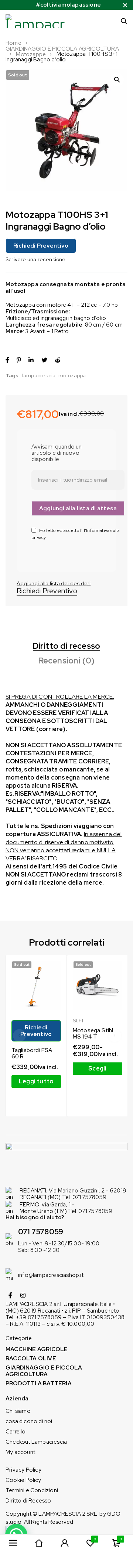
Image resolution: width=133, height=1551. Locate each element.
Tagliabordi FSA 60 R (31, 1053)
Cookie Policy (23, 1480)
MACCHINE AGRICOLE (37, 1349)
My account (20, 1452)
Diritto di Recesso (28, 1500)
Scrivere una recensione (36, 259)
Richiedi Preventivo (40, 245)
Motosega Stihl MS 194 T (93, 1033)
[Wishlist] (54, 583)
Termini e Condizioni (32, 1490)
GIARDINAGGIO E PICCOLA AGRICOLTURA (62, 48)
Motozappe (31, 54)
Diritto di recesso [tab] (66, 646)
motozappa (72, 375)
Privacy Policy (23, 1469)
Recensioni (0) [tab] (66, 661)
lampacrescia (38, 375)
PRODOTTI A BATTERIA (39, 1383)
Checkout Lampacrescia (36, 1442)
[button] (117, 79)
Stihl (78, 1020)
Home (13, 43)
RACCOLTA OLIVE (31, 1358)
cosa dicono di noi (29, 1421)
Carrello (16, 1431)
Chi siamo (18, 1411)
